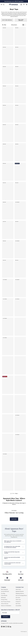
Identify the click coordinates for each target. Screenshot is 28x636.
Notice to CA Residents (6, 605)
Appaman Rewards (20, 591)
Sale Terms (18, 603)
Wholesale (3, 597)
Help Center (18, 589)
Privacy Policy (4, 599)
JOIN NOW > (5, 616)
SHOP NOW (13, 519)
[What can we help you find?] (4, 4)
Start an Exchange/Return (21, 595)
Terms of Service (4, 603)
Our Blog (3, 593)
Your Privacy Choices (5, 601)
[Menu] (1, 4)
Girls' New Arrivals (20, 20)
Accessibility (18, 605)
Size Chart (18, 597)
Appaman (25, 631)
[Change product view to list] (25, 25)
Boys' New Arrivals (7, 20)
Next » (16, 493)
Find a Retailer (4, 595)
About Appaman (4, 589)
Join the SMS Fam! (5, 591)
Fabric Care (18, 599)
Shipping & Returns (20, 593)
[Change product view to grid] (23, 25)
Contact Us (18, 601)
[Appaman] (13, 4)
